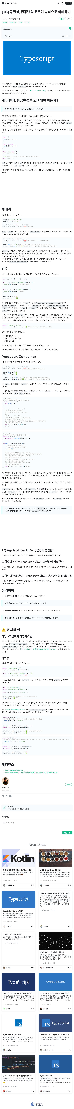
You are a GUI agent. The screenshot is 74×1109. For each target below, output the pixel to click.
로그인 (69, 3)
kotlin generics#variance (14, 770)
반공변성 (27, 22)
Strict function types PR (15, 710)
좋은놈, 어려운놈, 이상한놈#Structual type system (38, 649)
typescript (13, 22)
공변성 (20, 22)
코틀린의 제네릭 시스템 (37, 91)
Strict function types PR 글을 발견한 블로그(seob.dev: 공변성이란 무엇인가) (31, 773)
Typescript (7, 29)
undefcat (4, 19)
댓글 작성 (67, 833)
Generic (5, 22)
